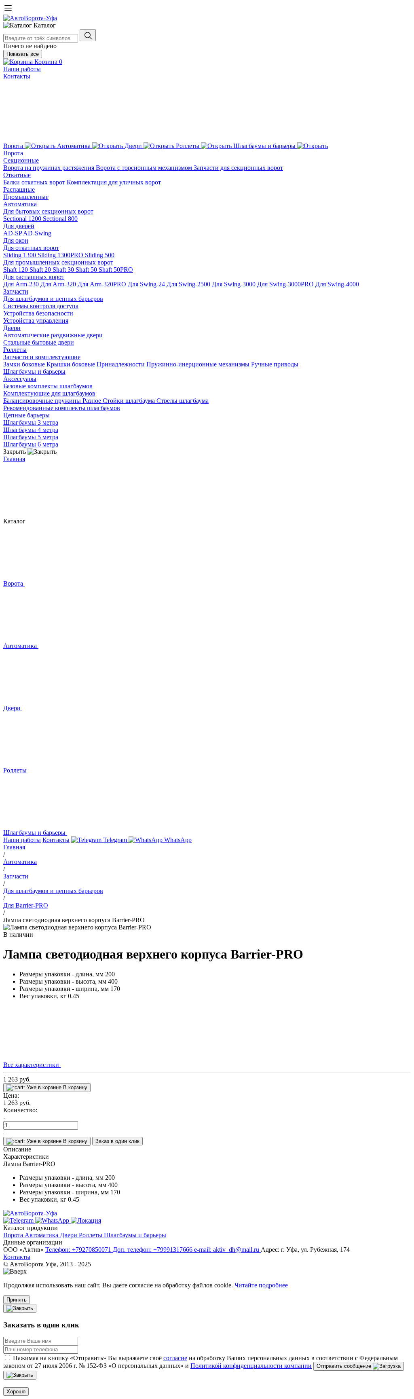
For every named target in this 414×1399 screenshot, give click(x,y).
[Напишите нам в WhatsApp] (53, 1220)
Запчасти (15, 291)
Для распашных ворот (33, 276)
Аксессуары (19, 378)
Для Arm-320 (59, 284)
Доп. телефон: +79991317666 (153, 1249)
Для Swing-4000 (337, 284)
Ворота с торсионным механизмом (145, 167)
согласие (175, 1358)
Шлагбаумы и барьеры (34, 371)
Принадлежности (121, 364)
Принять (16, 1300)
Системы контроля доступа (40, 306)
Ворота (13, 153)
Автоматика (20, 204)
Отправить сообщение (345, 1366)
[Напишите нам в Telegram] (19, 1220)
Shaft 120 (16, 269)
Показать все (22, 54)
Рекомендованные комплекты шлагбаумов (61, 407)
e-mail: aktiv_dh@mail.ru (227, 1249)
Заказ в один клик (117, 1141)
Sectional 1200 (23, 218)
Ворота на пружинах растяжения (49, 167)
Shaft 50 (87, 269)
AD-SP (13, 233)
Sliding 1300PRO (61, 255)
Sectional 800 (60, 218)
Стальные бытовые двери (38, 342)
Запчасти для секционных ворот (238, 167)
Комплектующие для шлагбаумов (49, 393)
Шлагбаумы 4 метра (30, 429)
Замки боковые (24, 364)
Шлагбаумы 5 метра (30, 437)
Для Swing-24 (147, 284)
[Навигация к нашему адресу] (86, 1220)
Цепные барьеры (26, 415)
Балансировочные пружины (42, 400)
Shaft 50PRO (116, 269)
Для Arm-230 (21, 284)
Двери (12, 327)
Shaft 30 (64, 269)
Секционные (21, 160)
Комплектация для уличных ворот (114, 182)
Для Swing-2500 (189, 284)
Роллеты (15, 349)
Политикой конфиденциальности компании (251, 1365)
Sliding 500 (99, 255)
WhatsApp (177, 839)
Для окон (15, 240)
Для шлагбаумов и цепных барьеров (53, 298)
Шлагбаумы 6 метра (30, 444)
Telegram (115, 839)
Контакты (16, 76)
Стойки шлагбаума (129, 400)
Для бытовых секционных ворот (48, 211)
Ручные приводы (274, 364)
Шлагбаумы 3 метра (30, 422)
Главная (14, 458)
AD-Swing (37, 233)
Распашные (19, 189)
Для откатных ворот (31, 247)
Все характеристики (32, 1064)
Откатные (17, 174)
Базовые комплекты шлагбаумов (48, 386)
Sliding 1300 (20, 255)
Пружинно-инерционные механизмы (198, 364)
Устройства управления (35, 320)
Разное (92, 400)
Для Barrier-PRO (25, 905)
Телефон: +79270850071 (79, 1249)
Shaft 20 (41, 269)
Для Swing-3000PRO (286, 284)
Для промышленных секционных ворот (58, 262)
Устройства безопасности (38, 313)
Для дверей (18, 225)
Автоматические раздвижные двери (53, 335)
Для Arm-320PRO (103, 284)
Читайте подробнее (261, 1285)
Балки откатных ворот (35, 182)
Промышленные (26, 196)
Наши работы (22, 69)
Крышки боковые (71, 364)
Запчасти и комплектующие (41, 356)
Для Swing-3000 (234, 284)
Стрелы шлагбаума (182, 400)
